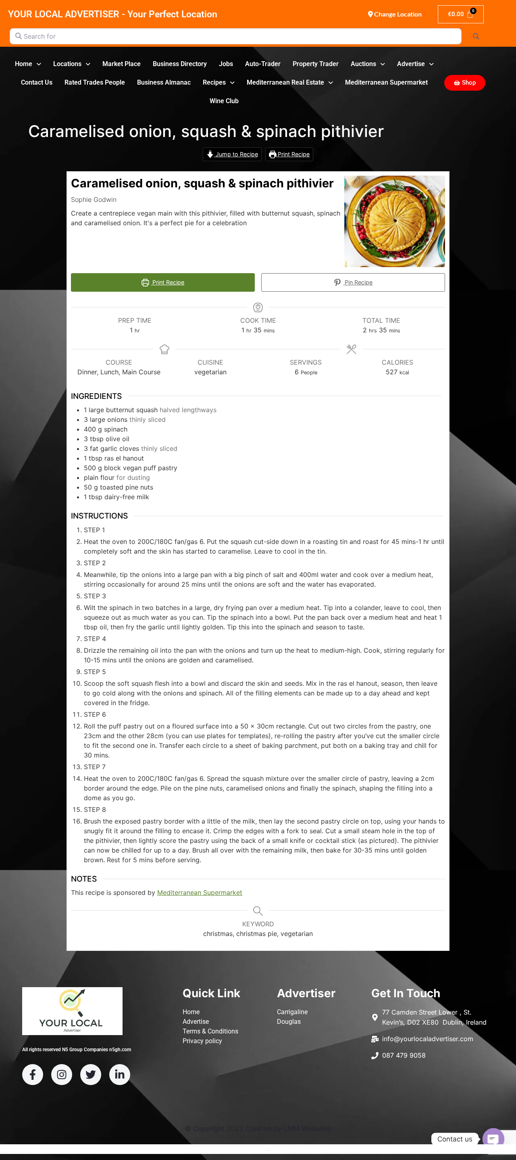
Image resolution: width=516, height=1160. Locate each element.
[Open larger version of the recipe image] (394, 222)
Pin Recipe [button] (357, 282)
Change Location (397, 14)
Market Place (121, 64)
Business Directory (180, 64)
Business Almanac (164, 82)
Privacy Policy (288, 1149)
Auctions (363, 64)
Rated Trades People (94, 82)
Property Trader (316, 64)
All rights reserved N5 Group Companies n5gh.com (76, 1049)
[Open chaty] (493, 1139)
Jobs (226, 64)
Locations (67, 64)
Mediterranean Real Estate (285, 82)
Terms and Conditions (238, 1149)
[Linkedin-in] (119, 1074)
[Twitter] (90, 1074)
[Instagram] (61, 1074)
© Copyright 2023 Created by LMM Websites (258, 1129)
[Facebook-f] (32, 1074)
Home (23, 64)
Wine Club (224, 101)
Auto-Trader (263, 64)
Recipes (214, 82)
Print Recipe (293, 154)
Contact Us (36, 82)
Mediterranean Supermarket (386, 82)
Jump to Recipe (236, 154)
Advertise (411, 64)
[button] (28, 64)
